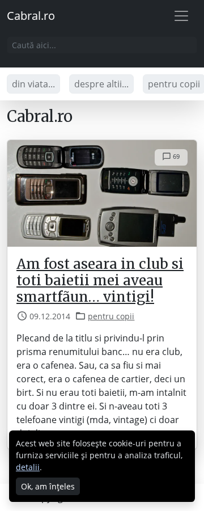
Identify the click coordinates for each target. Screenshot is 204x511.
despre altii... (101, 84)
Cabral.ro (31, 15)
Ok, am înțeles (48, 486)
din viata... (33, 84)
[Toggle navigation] (181, 16)
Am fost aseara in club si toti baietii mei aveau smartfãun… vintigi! (100, 280)
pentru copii (111, 316)
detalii (28, 467)
